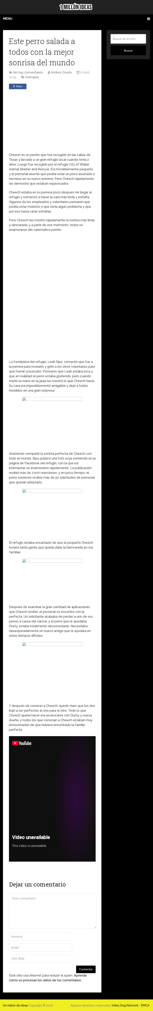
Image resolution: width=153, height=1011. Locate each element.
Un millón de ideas (15, 1005)
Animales (32, 77)
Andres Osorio (61, 72)
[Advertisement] (52, 121)
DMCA (145, 1005)
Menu (7, 19)
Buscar (128, 50)
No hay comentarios (28, 72)
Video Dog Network (125, 1005)
